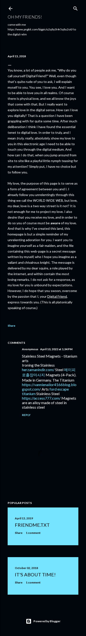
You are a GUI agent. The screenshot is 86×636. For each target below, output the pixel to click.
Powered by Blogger (46, 621)
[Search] (75, 7)
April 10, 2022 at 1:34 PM (56, 349)
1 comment (33, 533)
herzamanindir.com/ (38, 369)
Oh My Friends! (25, 16)
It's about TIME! (35, 574)
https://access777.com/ (41, 398)
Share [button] (11, 325)
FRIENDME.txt (32, 525)
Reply (26, 415)
